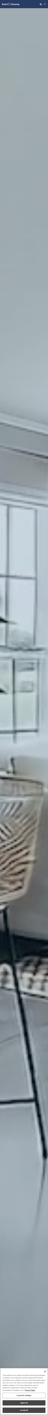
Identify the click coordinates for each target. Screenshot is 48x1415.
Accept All (24, 1410)
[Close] (45, 1371)
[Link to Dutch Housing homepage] (10, 4)
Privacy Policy (30, 1390)
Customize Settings (24, 1395)
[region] (24, 1391)
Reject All (24, 1403)
